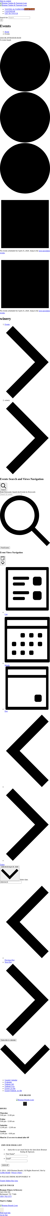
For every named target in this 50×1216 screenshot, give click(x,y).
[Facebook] (24, 1104)
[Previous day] (27, 787)
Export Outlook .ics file (13, 1091)
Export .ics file (10, 1089)
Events (7, 324)
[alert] (25, 252)
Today (2, 865)
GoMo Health (5, 1173)
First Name (10, 1154)
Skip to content (5, 1)
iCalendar (8, 1082)
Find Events (5, 548)
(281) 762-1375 (6, 1196)
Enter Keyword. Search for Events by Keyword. (18, 492)
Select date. (24, 880)
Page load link (5, 1213)
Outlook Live (10, 1086)
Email (8, 1159)
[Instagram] (26, 1104)
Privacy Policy (17, 1173)
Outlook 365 (9, 1084)
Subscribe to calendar (8, 1040)
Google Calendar (11, 1080)
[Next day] (27, 861)
